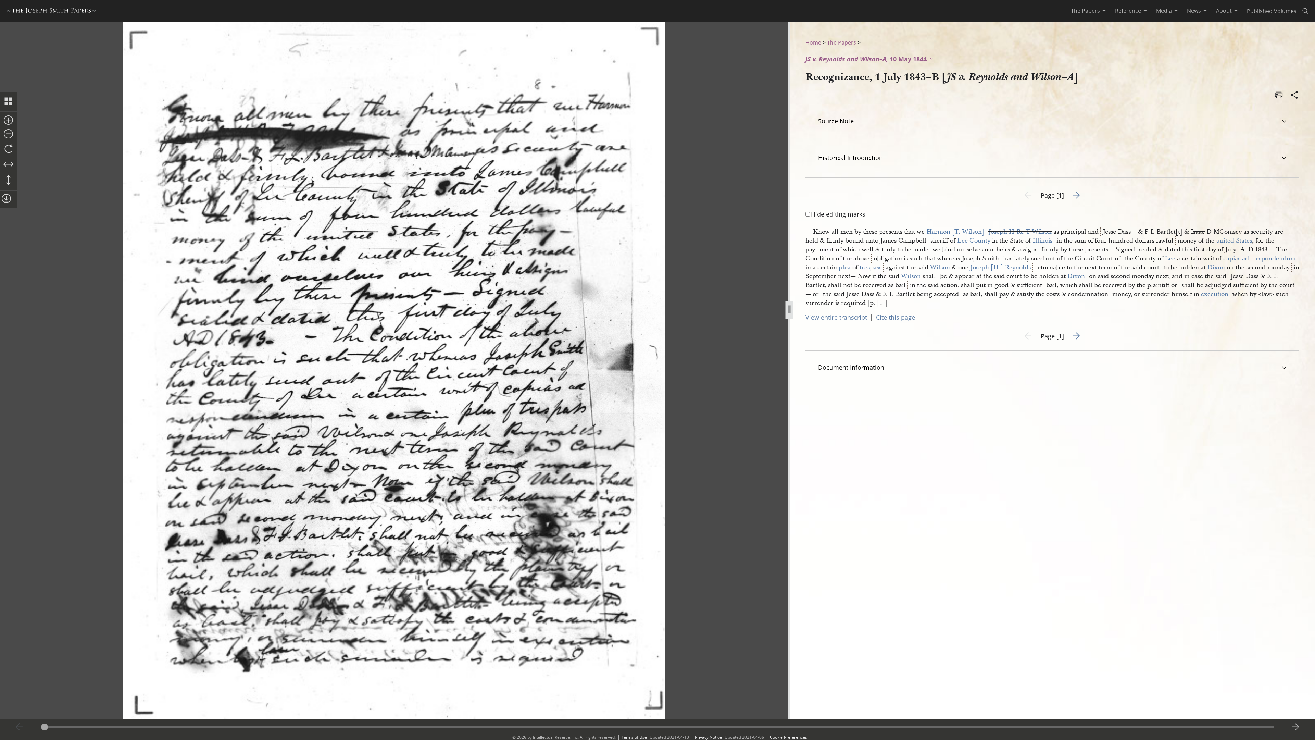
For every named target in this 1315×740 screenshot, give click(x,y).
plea (845, 267)
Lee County (973, 240)
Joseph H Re (1006, 231)
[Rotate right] (8, 149)
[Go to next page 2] (1295, 727)
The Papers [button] (1085, 10)
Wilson (940, 267)
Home (813, 42)
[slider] (657, 727)
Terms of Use (634, 737)
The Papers (841, 42)
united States (1234, 240)
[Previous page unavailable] (19, 727)
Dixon (1216, 267)
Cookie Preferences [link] (788, 737)
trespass (870, 267)
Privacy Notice (708, 737)
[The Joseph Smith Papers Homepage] (51, 12)
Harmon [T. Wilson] (955, 231)
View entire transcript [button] (836, 317)
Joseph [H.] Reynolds (1000, 267)
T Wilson (1039, 231)
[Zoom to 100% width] (8, 164)
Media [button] (1164, 10)
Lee (1170, 258)
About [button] (1224, 10)
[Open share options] (1294, 95)
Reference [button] (1128, 10)
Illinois (1042, 240)
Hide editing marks (838, 214)
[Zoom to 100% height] (8, 180)
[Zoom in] (8, 120)
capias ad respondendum (1259, 258)
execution (1214, 294)
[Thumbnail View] (8, 101)
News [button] (1194, 10)
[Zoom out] (8, 134)
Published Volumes (1272, 11)
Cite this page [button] (895, 317)
